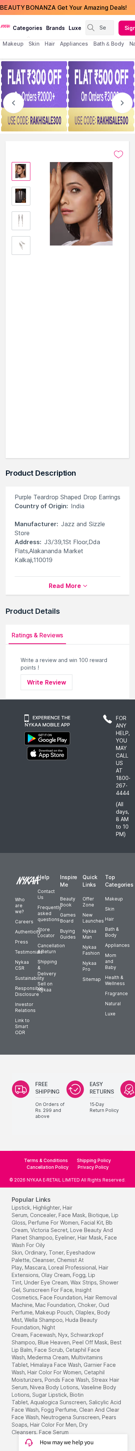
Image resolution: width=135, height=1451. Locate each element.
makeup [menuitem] (13, 43)
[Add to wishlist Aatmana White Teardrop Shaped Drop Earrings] (118, 154)
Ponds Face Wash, (67, 1380)
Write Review (46, 682)
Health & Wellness (115, 980)
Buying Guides (68, 934)
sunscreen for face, (48, 1290)
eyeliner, (65, 1237)
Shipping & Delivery (47, 967)
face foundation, (61, 1297)
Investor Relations (25, 1007)
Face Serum (54, 1432)
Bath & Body (111, 932)
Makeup (114, 899)
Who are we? (20, 905)
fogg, (80, 1275)
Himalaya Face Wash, (56, 1365)
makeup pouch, (54, 1312)
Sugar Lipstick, (50, 1394)
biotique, (99, 1215)
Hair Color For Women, (54, 1372)
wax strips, (84, 1282)
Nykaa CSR (22, 965)
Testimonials (29, 952)
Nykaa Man (89, 934)
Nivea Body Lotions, (55, 1387)
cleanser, (44, 1260)
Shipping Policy (94, 1160)
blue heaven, (54, 1342)
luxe (75, 28)
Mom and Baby (110, 961)
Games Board (68, 918)
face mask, (72, 1215)
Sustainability (29, 978)
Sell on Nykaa (45, 987)
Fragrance (116, 993)
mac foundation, (55, 1305)
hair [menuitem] (50, 43)
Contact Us (46, 894)
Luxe (110, 1013)
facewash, (43, 1335)
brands (55, 28)
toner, (57, 1252)
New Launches (93, 918)
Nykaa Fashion (91, 950)
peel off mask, (90, 1342)
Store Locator (46, 932)
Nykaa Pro (89, 966)
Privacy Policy (93, 1167)
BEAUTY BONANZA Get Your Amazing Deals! (63, 7)
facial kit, (92, 1222)
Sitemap (91, 979)
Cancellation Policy (48, 1167)
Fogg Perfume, (59, 1409)
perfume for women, (54, 1222)
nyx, (63, 1335)
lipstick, (22, 1207)
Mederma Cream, (48, 1357)
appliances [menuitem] (74, 43)
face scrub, (49, 1350)
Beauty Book (67, 902)
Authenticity (28, 932)
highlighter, (47, 1207)
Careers (24, 921)
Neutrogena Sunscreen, (70, 1417)
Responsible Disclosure (29, 991)
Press (21, 942)
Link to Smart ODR (22, 1026)
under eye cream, (46, 1282)
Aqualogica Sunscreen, (58, 1402)
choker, (87, 1305)
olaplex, (85, 1312)
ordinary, (36, 1252)
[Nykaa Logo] (5, 25)
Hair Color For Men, (54, 1424)
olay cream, (56, 1275)
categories (27, 28)
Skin (109, 909)
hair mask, (90, 1237)
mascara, (36, 1267)
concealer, (43, 1215)
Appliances (117, 945)
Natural (113, 1003)
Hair (109, 919)
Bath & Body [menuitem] (108, 43)
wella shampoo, (44, 1320)
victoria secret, (49, 1230)
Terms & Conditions (46, 1160)
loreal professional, (72, 1267)
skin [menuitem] (33, 43)
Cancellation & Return (51, 948)
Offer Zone (88, 902)
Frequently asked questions (50, 913)
